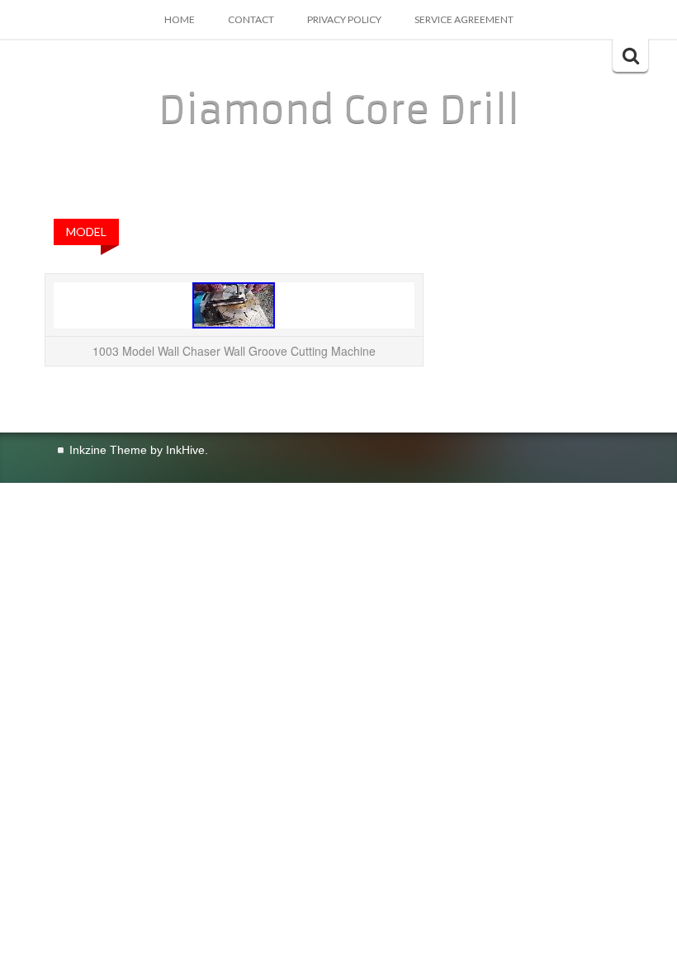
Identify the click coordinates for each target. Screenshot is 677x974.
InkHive (185, 449)
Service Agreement (464, 19)
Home (179, 19)
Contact (251, 19)
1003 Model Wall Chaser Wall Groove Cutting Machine (234, 351)
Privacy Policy (344, 19)
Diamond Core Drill (339, 110)
